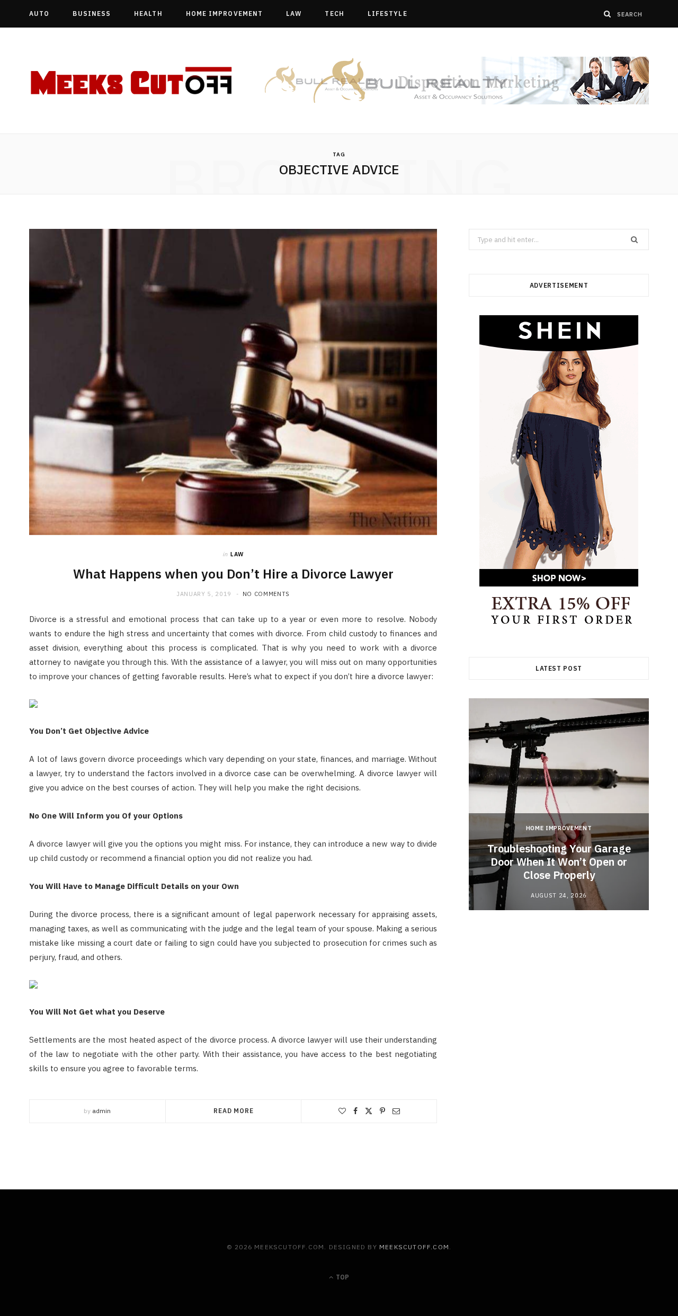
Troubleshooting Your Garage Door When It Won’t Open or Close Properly (559, 861)
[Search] (607, 13)
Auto (39, 13)
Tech (334, 13)
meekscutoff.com (414, 1247)
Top (341, 1277)
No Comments (266, 594)
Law (293, 13)
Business (92, 13)
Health (148, 13)
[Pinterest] (382, 1111)
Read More (233, 1111)
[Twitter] (368, 1111)
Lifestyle (387, 13)
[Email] (396, 1111)
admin (101, 1111)
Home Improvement (224, 13)
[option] (559, 804)
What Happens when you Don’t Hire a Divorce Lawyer (233, 573)
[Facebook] (355, 1111)
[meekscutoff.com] (132, 81)
